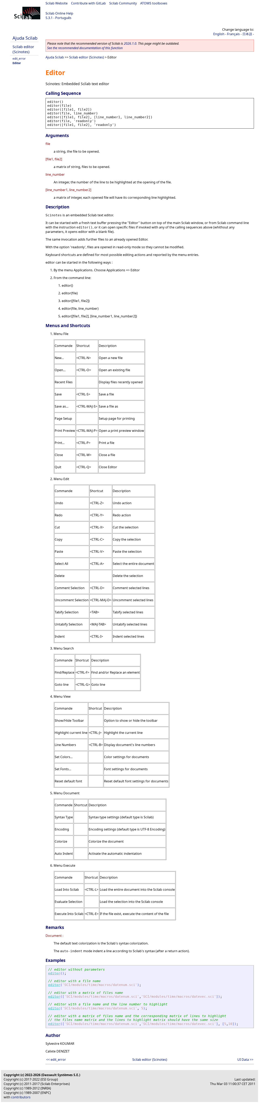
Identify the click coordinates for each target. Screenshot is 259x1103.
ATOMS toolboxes (153, 3)
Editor (17, 63)
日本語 (247, 34)
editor (54, 973)
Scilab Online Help (59, 13)
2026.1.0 (130, 43)
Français (233, 34)
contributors (21, 1097)
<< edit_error (56, 1059)
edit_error (19, 58)
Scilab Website (57, 3)
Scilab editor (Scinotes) (23, 49)
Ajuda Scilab (25, 38)
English (218, 34)
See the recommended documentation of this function (85, 48)
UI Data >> (245, 1059)
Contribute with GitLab (88, 3)
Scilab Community (123, 3)
